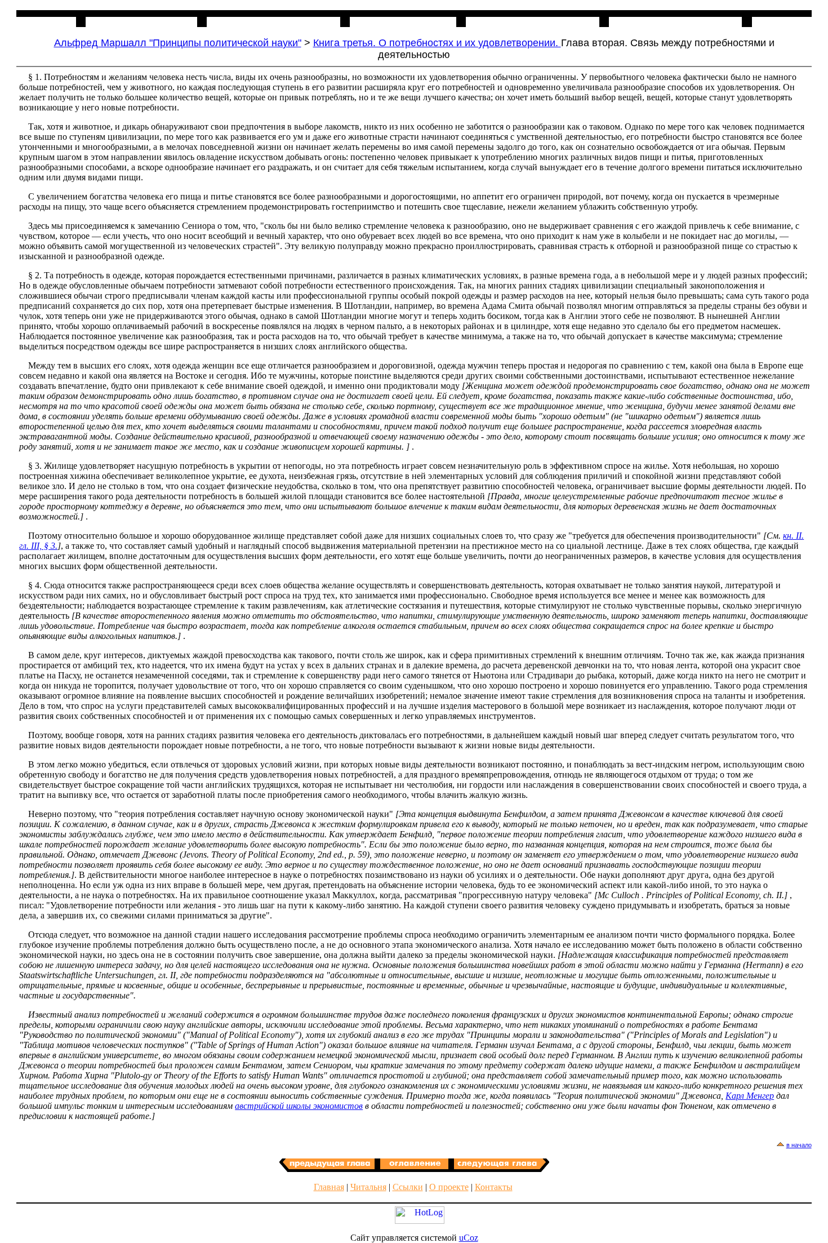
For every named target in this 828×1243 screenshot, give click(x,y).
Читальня (368, 1187)
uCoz (468, 1237)
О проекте (449, 1187)
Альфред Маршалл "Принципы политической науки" (177, 42)
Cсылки (408, 1187)
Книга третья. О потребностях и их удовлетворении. (437, 42)
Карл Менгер (749, 1095)
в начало (799, 1145)
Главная (329, 1187)
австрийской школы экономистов (299, 1106)
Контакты (494, 1187)
